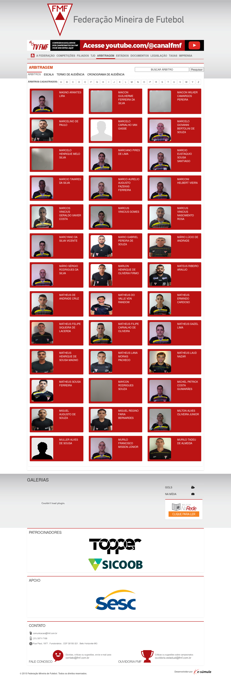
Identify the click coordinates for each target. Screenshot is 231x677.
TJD (93, 55)
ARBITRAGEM (105, 55)
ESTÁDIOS (122, 55)
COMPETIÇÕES (65, 55)
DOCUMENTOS (139, 55)
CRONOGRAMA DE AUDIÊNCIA (105, 74)
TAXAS (173, 55)
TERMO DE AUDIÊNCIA (70, 74)
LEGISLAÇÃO (159, 55)
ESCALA (49, 74)
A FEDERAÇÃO (45, 55)
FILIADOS (83, 55)
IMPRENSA (185, 55)
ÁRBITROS (34, 74)
